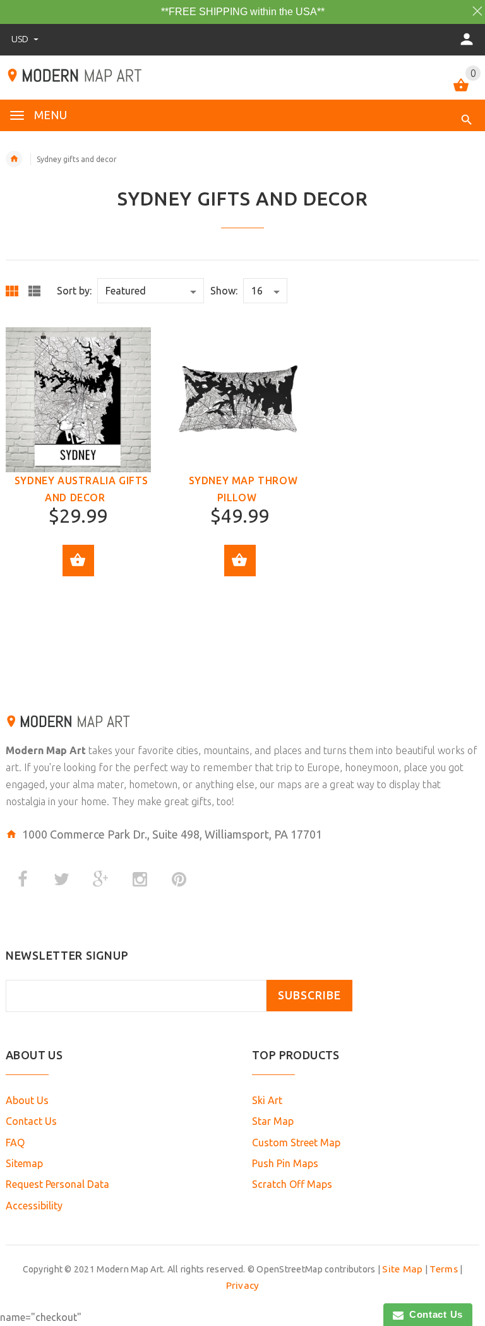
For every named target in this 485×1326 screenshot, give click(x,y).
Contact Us (31, 1121)
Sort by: (74, 290)
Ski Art (267, 1100)
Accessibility (34, 1205)
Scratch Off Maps (292, 1184)
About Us (27, 1100)
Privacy (243, 1285)
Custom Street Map (296, 1142)
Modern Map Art (46, 750)
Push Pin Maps (285, 1163)
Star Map (273, 1121)
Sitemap (24, 1163)
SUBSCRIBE (309, 995)
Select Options (78, 560)
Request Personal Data (57, 1184)
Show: (223, 290)
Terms (443, 1269)
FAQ (15, 1142)
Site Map (402, 1269)
